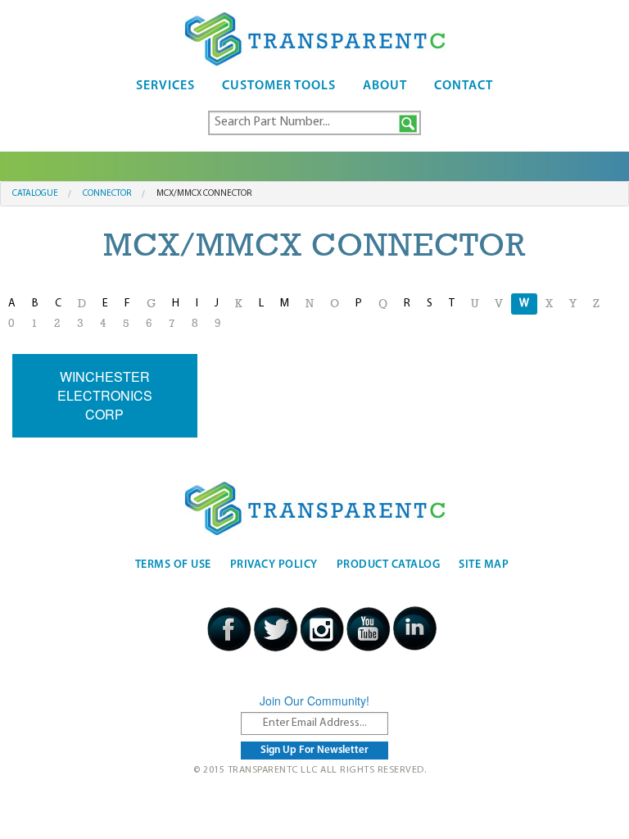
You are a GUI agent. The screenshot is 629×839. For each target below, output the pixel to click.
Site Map (484, 565)
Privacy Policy (274, 565)
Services (165, 86)
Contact (463, 86)
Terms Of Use (173, 565)
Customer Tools (279, 86)
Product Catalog (389, 565)
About (385, 86)
